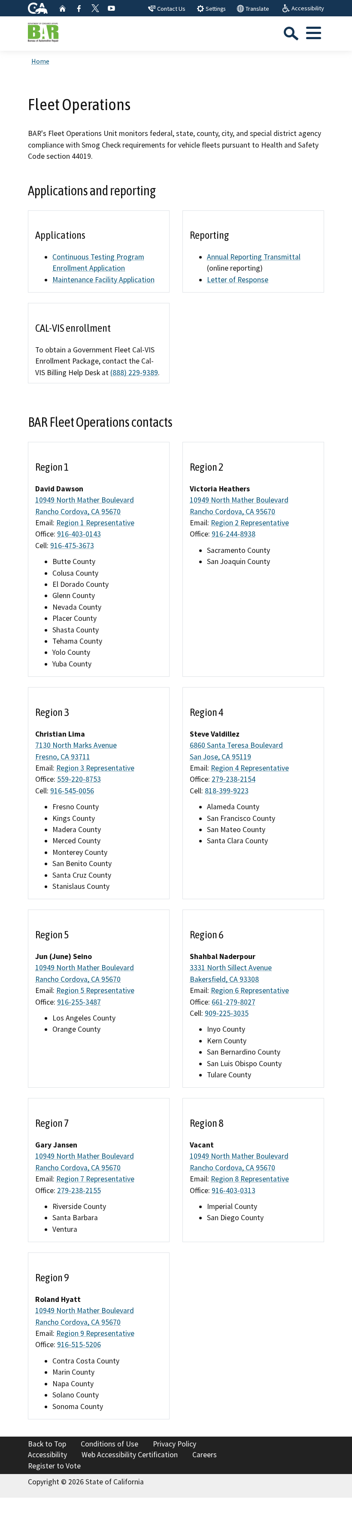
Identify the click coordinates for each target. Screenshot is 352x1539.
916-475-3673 (72, 545)
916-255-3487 (79, 1002)
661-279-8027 (233, 1002)
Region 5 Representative (95, 990)
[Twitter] (95, 8)
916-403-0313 (233, 1190)
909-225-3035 (227, 1013)
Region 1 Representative (95, 522)
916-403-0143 (79, 534)
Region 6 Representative (250, 990)
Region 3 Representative (95, 768)
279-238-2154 (233, 779)
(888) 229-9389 (134, 372)
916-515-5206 (79, 1344)
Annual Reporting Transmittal (253, 257)
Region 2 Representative (250, 522)
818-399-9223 (227, 791)
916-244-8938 (233, 534)
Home (40, 61)
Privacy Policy (174, 1444)
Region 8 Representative (250, 1179)
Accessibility (47, 1454)
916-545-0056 (72, 791)
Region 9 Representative (95, 1333)
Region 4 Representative (250, 768)
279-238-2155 (79, 1190)
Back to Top (47, 1444)
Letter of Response (237, 279)
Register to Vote (54, 1466)
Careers (204, 1454)
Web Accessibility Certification (130, 1454)
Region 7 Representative (95, 1179)
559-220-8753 (79, 779)
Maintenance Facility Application (103, 279)
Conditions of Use (109, 1444)
